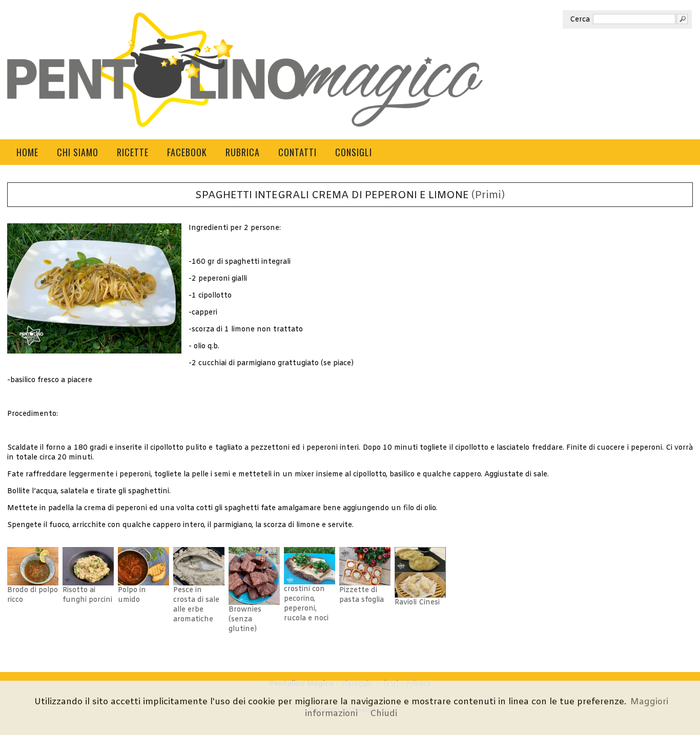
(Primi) (488, 195)
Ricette (133, 152)
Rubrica (242, 152)
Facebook (187, 152)
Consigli (353, 152)
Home (27, 152)
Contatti (297, 152)
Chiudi (383, 714)
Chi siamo (77, 152)
